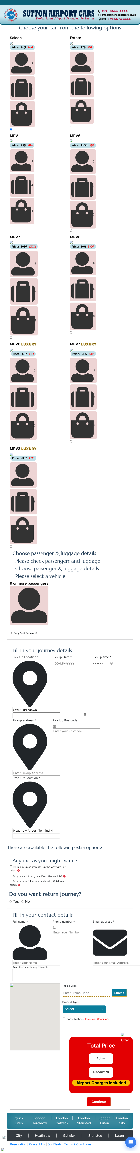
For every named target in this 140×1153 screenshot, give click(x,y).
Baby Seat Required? (25, 633)
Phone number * (64, 921)
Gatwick (69, 1135)
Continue (99, 1102)
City (19, 1135)
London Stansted (84, 1120)
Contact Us (37, 1144)
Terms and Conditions (97, 1019)
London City (122, 1120)
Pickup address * (24, 720)
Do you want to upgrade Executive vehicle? (37, 876)
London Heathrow (39, 1120)
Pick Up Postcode (65, 720)
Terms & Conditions (77, 1144)
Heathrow (42, 1135)
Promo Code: (70, 985)
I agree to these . (87, 1019)
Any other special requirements (30, 967)
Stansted (95, 1135)
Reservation (18, 1144)
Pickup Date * (62, 657)
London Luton (105, 1120)
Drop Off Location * (26, 778)
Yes (15, 901)
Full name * (20, 921)
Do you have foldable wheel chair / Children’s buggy (37, 883)
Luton (119, 1135)
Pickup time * (102, 657)
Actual (101, 1058)
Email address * (103, 921)
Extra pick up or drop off (38, 868)
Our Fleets (55, 1144)
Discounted (101, 1072)
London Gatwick (62, 1120)
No (27, 901)
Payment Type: (70, 1002)
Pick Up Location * (26, 657)
